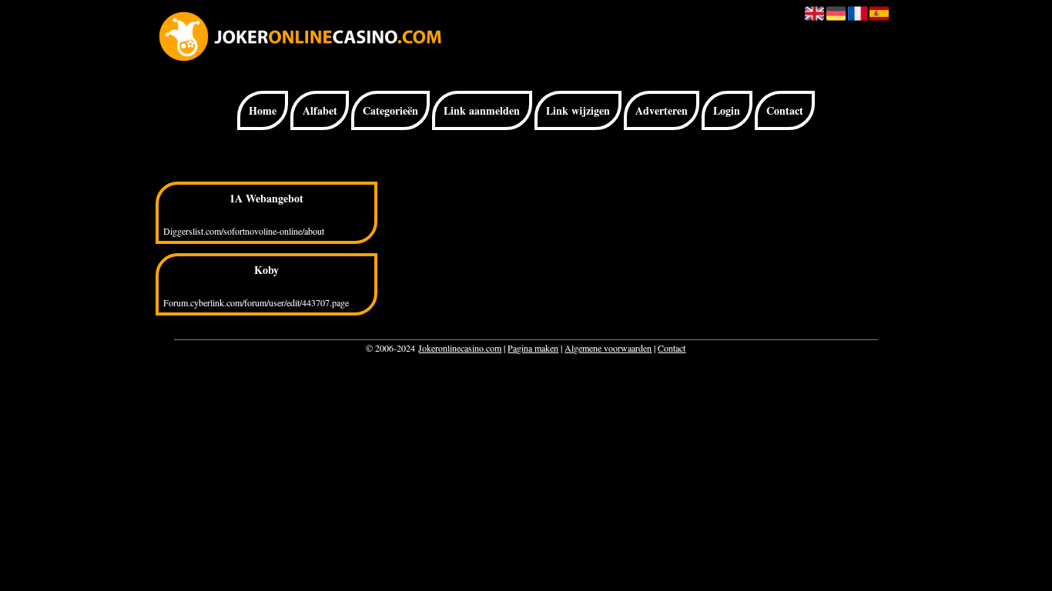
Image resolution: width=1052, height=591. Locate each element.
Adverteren (661, 110)
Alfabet (320, 110)
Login (726, 110)
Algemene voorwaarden (608, 348)
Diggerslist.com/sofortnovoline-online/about (243, 231)
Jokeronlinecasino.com (459, 348)
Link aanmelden (482, 110)
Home (262, 110)
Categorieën (390, 110)
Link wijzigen (578, 110)
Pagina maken (533, 348)
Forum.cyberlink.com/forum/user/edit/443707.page (256, 302)
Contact (784, 110)
